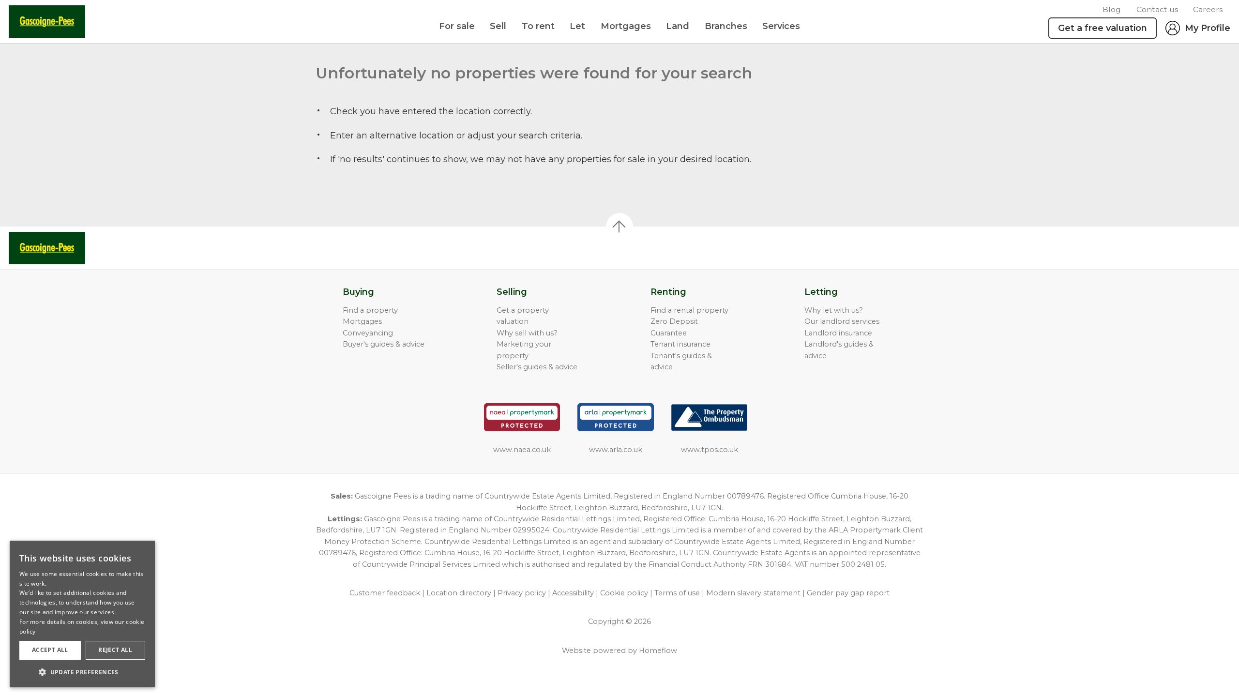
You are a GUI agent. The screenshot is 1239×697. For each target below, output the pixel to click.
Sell (498, 26)
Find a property (370, 310)
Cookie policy (624, 593)
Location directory (458, 593)
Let (577, 26)
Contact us (1157, 9)
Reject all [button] (115, 650)
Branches (726, 26)
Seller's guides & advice (537, 367)
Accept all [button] (50, 650)
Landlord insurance (838, 333)
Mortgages (626, 26)
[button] (82, 672)
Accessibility (573, 593)
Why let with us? (833, 310)
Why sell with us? (527, 333)
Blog (1112, 9)
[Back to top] (63, 248)
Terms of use (677, 593)
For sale (457, 26)
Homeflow (658, 650)
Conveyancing (368, 333)
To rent (538, 26)
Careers (1208, 9)
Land (677, 26)
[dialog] (82, 614)
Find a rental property (689, 310)
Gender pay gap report (848, 593)
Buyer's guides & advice (383, 344)
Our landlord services (841, 321)
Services (781, 26)
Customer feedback (384, 593)
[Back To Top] (619, 226)
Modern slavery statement (753, 593)
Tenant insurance (680, 344)
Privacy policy (522, 593)
